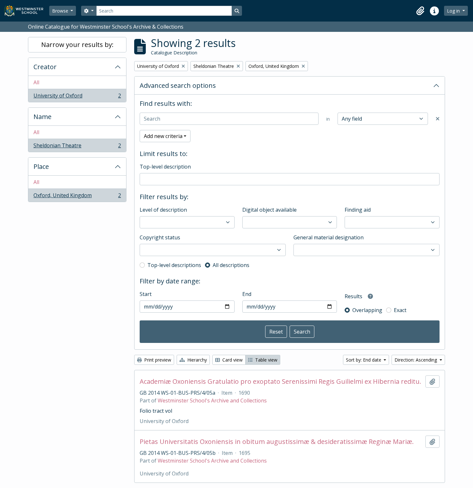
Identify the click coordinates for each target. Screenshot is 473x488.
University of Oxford (77, 97)
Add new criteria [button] (163, 136)
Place (41, 166)
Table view (265, 360)
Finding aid (358, 209)
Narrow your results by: (77, 44)
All (36, 82)
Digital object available (269, 209)
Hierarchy (196, 360)
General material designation (328, 237)
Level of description (163, 209)
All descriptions (231, 265)
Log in (454, 11)
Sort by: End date (364, 360)
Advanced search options (178, 85)
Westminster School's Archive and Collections (212, 400)
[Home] (26, 11)
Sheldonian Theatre (77, 147)
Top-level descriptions (174, 265)
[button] (420, 11)
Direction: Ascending (416, 360)
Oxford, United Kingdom (77, 197)
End (246, 294)
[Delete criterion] (438, 119)
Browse (61, 11)
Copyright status (160, 237)
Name (42, 116)
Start (146, 294)
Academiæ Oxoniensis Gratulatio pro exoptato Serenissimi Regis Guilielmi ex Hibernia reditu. (280, 381)
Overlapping (367, 310)
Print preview (157, 360)
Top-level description (165, 166)
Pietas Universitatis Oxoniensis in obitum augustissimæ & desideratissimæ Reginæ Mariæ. (277, 442)
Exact (400, 310)
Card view (232, 360)
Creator (45, 66)
